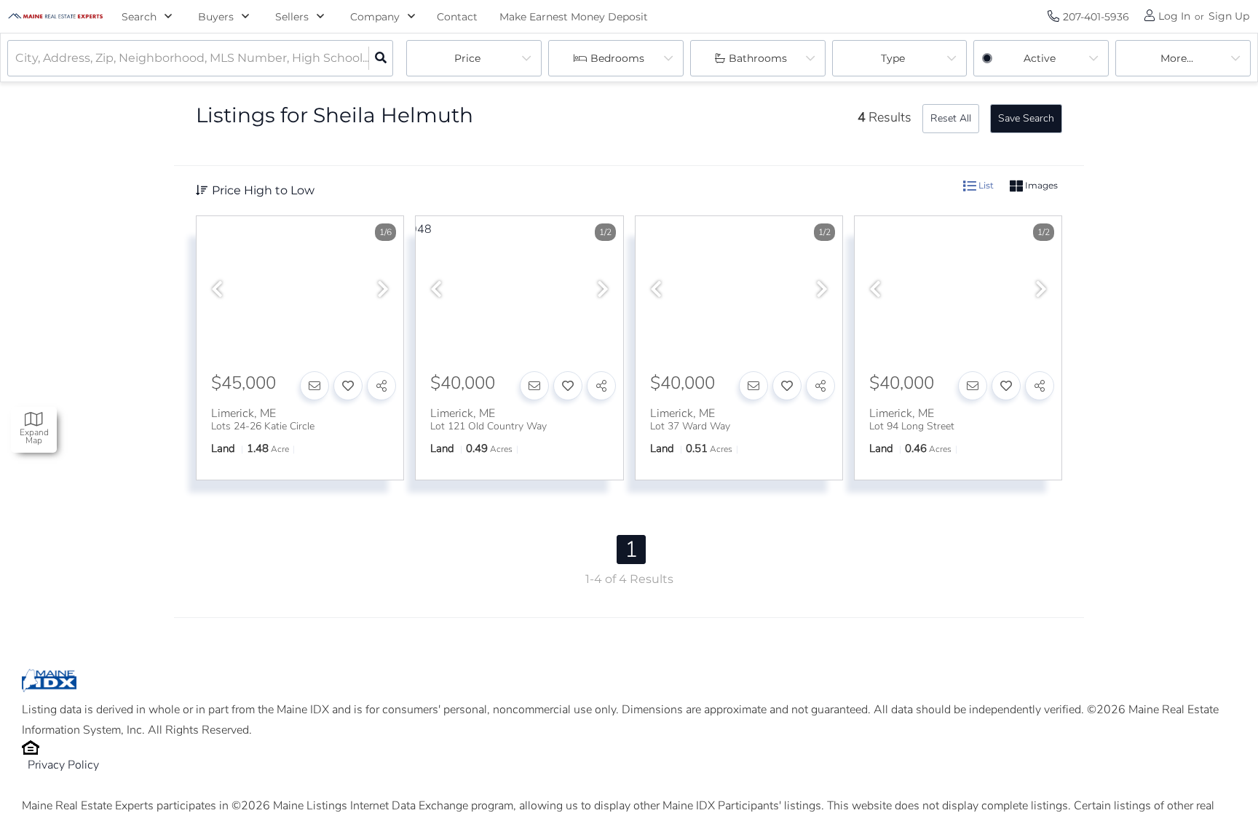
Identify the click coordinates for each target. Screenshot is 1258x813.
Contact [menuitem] (457, 16)
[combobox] (16, 58)
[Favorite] (348, 385)
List (985, 185)
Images (1040, 185)
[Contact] (314, 385)
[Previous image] (217, 290)
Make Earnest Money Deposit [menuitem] (573, 16)
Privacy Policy (63, 765)
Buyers (216, 16)
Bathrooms (758, 58)
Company (375, 16)
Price (467, 58)
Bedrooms (617, 58)
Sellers (292, 16)
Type (893, 58)
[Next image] (383, 290)
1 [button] (631, 549)
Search (139, 16)
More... (1176, 58)
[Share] (381, 385)
